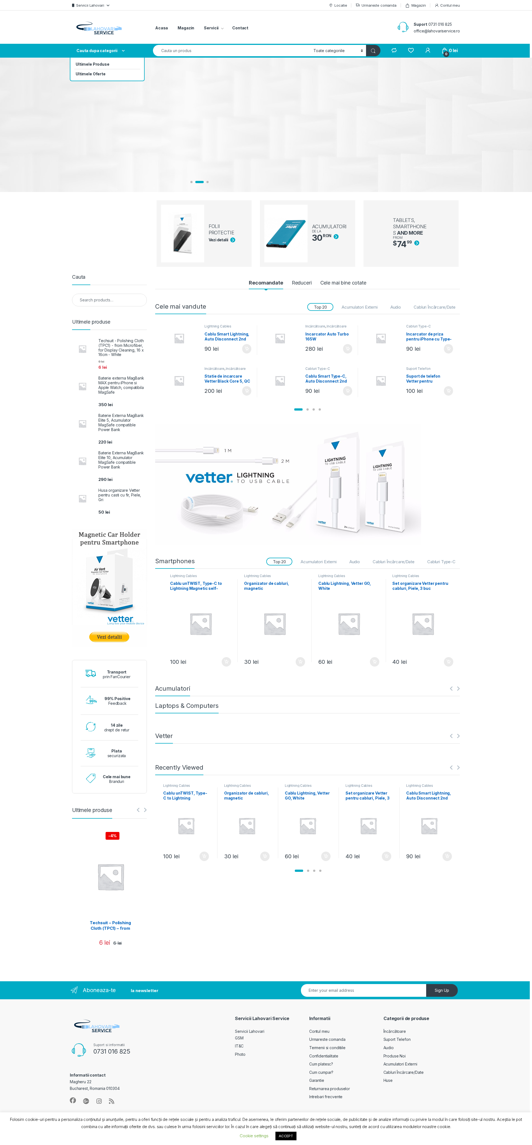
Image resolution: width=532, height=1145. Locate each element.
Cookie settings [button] (254, 1135)
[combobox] (231, 50)
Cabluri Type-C (418, 326)
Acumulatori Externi (359, 307)
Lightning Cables (217, 326)
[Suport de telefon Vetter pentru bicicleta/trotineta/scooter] (383, 380)
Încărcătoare (315, 326)
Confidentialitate (323, 1056)
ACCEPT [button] (286, 1136)
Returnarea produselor (329, 1088)
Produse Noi (394, 1056)
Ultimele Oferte (91, 73)
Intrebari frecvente (325, 1096)
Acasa (161, 27)
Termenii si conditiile (327, 1047)
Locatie (340, 5)
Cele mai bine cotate (343, 283)
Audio (395, 307)
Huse (388, 1080)
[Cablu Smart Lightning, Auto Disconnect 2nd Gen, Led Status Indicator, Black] (181, 338)
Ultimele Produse (92, 64)
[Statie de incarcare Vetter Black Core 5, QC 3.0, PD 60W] (181, 380)
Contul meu (450, 5)
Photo (240, 1054)
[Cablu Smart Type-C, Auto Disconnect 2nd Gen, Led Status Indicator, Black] (282, 380)
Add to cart (247, 349)
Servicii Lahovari (90, 5)
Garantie (316, 1080)
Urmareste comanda (379, 5)
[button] (298, 409)
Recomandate (266, 283)
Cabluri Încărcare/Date (435, 307)
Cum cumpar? (321, 1072)
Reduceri (302, 283)
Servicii (211, 27)
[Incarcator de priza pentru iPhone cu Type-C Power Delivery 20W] (383, 338)
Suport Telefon (418, 369)
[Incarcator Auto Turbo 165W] (282, 338)
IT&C (239, 1046)
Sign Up (442, 990)
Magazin (418, 5)
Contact (240, 27)
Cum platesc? (321, 1064)
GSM (239, 1038)
